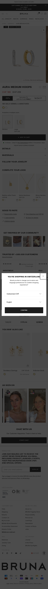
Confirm (24, 310)
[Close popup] (43, 276)
